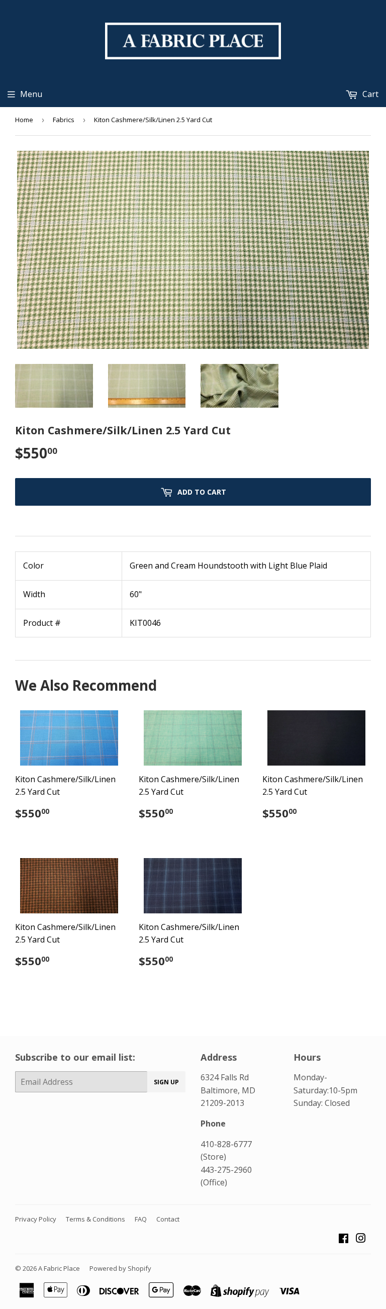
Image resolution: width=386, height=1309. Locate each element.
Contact (167, 1219)
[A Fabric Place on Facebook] (343, 1239)
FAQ (141, 1219)
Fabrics (63, 119)
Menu (31, 94)
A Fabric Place (59, 1268)
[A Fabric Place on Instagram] (361, 1239)
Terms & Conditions (95, 1219)
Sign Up (166, 1082)
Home (24, 119)
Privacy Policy (35, 1219)
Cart (369, 94)
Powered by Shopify (120, 1268)
